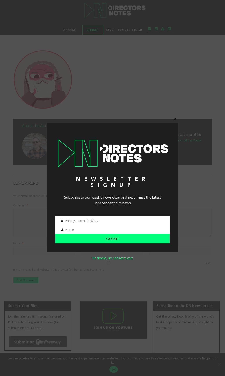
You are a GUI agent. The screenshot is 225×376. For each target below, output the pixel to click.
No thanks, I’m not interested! (112, 258)
